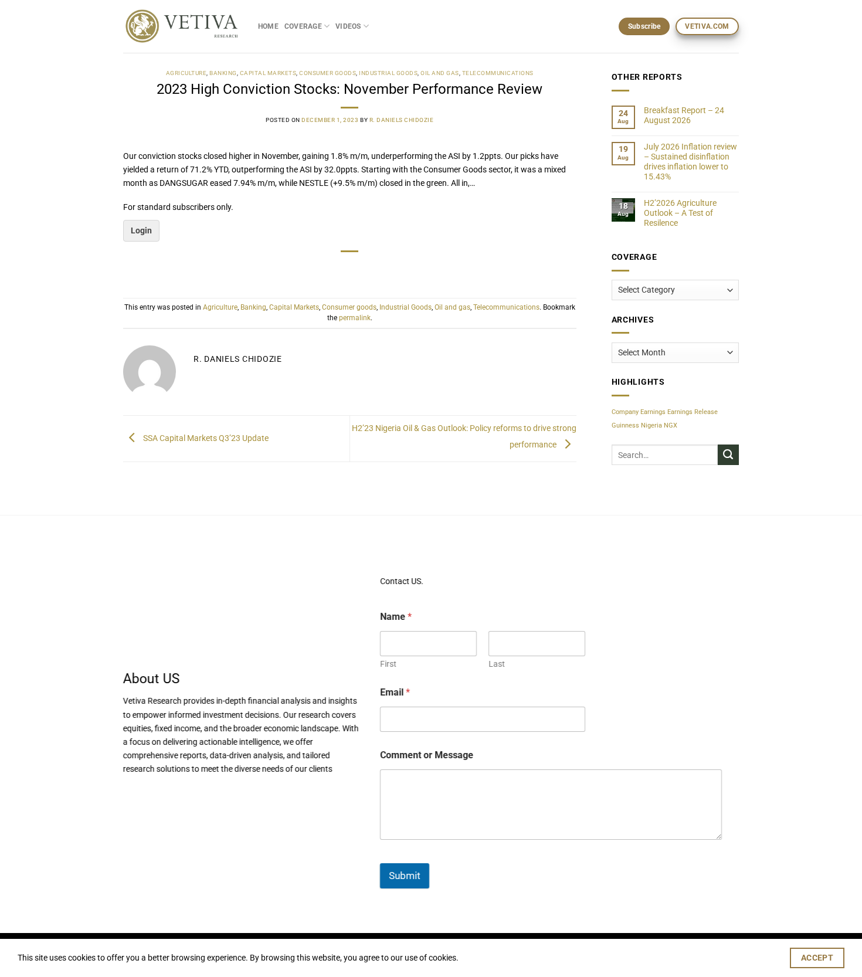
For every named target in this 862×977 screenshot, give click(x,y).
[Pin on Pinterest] (359, 269)
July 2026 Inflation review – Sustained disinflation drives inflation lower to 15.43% (690, 162)
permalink (355, 318)
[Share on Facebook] (302, 269)
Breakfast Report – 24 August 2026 (684, 115)
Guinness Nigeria (637, 425)
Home (268, 26)
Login (141, 231)
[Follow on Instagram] (147, 793)
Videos (348, 26)
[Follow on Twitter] (162, 793)
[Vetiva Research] (181, 26)
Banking (223, 73)
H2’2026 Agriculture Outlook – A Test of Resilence (680, 213)
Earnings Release (692, 412)
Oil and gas (439, 73)
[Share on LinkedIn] (379, 269)
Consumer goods (327, 73)
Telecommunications (498, 73)
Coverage (303, 26)
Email (395, 692)
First (388, 664)
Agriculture (186, 73)
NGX (670, 425)
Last (496, 664)
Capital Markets (268, 73)
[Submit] (728, 455)
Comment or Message (426, 755)
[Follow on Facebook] (131, 793)
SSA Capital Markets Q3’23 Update (205, 438)
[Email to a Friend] (340, 269)
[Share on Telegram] (397, 269)
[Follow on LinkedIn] (178, 793)
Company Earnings (639, 412)
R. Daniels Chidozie (401, 120)
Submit (404, 875)
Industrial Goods (388, 73)
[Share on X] (321, 269)
